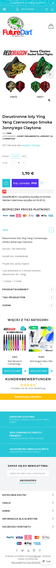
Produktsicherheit (15, 289)
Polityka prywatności (33, 562)
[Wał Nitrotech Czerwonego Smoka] (14, 339)
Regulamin (17, 562)
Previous (5, 347)
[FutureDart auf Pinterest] (40, 550)
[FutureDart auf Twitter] (23, 550)
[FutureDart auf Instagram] (34, 550)
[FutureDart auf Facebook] (17, 550)
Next (51, 347)
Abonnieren (28, 480)
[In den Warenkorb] (6, 183)
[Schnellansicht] (25, 371)
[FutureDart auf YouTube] (28, 550)
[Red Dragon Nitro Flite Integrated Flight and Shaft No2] (41, 339)
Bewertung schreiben (28, 396)
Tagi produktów (13, 297)
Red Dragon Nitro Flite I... (41, 362)
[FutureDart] (17, 26)
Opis (5, 230)
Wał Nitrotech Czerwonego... (15, 362)
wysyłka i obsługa (31, 145)
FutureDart (35, 556)
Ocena (6, 305)
